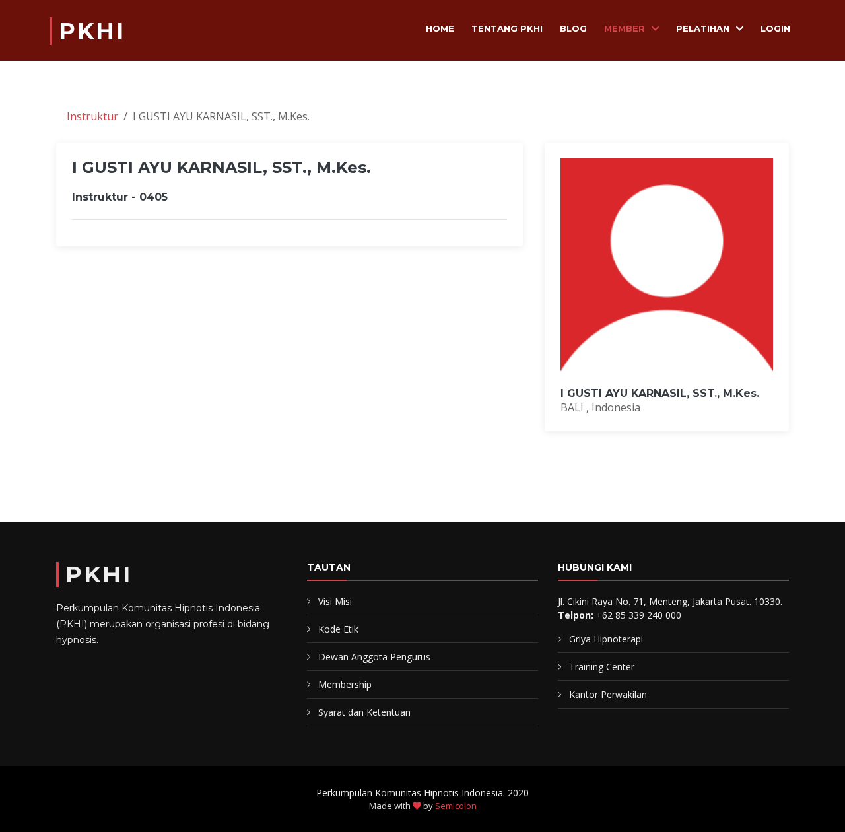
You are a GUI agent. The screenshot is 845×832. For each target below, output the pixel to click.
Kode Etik (338, 629)
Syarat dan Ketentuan (364, 712)
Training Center (601, 666)
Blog (573, 28)
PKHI (92, 31)
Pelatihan (702, 28)
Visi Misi (335, 601)
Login (775, 28)
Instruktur (92, 116)
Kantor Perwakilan (608, 694)
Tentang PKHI (507, 28)
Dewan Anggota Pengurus (374, 656)
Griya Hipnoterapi (606, 639)
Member (624, 28)
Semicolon (456, 806)
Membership (345, 684)
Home (440, 28)
